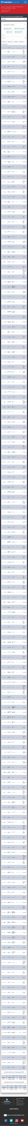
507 (2, 582)
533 (2, 712)
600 (2, 1047)
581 (2, 952)
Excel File (10, 32)
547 (2, 782)
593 (2, 1012)
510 (2, 597)
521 (2, 652)
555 (2, 822)
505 (2, 572)
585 (2, 972)
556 (2, 827)
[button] (14, 1115)
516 (2, 627)
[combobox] (14, 38)
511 (2, 602)
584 (2, 967)
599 (2, 1042)
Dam (9, 47)
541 (2, 752)
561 (2, 852)
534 (2, 717)
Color (8, 48)
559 (2, 842)
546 (2, 777)
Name (4, 48)
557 (2, 832)
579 (2, 942)
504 (2, 567)
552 (2, 807)
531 (2, 702)
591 (2, 1002)
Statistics (21, 42)
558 (2, 837)
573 (2, 912)
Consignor (13, 48)
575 (2, 922)
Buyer (23, 47)
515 (2, 622)
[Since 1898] (6, 2)
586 (2, 977)
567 (2, 882)
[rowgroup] (14, 559)
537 (2, 732)
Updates (16, 42)
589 (2, 992)
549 (2, 792)
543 (2, 762)
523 (2, 662)
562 (2, 857)
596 (2, 1027)
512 (2, 607)
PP (21, 567)
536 (2, 727)
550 (2, 797)
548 (2, 787)
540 (2, 747)
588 (2, 987)
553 (2, 812)
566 (2, 877)
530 (2, 697)
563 (2, 862)
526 (2, 677)
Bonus (20, 48)
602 (2, 1057)
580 (2, 947)
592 (2, 1007)
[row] (14, 51)
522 (2, 657)
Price (23, 48)
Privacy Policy (9, 1104)
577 (2, 932)
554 (2, 817)
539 (2, 742)
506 (2, 577)
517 (2, 632)
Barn (18, 48)
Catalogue (9, 42)
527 (2, 682)
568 (2, 887)
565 (2, 872)
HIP (2, 48)
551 (2, 802)
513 (2, 612)
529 (2, 692)
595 (2, 1022)
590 (2, 997)
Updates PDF (19, 32)
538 (2, 737)
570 (2, 897)
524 (2, 667)
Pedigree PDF (8, 28)
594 (2, 1017)
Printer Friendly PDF (20, 28)
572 (2, 907)
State (17, 48)
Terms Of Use (4, 1104)
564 (2, 867)
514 (2, 617)
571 (2, 902)
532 (2, 707)
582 (2, 957)
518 (2, 637)
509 (2, 592)
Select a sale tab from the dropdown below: (12, 16)
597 (2, 1032)
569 (2, 892)
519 (2, 642)
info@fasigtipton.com (22, 1102)
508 (2, 587)
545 (2, 772)
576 (2, 927)
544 (2, 767)
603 (2, 1062)
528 (2, 687)
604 (2, 1067)
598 (2, 1037)
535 (2, 722)
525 (2, 672)
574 (2, 917)
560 (2, 847)
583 (2, 962)
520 (2, 647)
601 (2, 1052)
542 (2, 757)
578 (2, 937)
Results (4, 19)
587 (2, 982)
